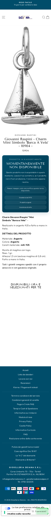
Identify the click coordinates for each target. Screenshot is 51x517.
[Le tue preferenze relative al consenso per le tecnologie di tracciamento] (4, 512)
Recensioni (25, 383)
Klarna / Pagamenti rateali (25, 387)
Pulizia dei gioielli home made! (25, 447)
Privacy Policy (25, 421)
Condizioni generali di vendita (25, 400)
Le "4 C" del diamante (25, 455)
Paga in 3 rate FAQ (25, 404)
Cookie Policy (25, 425)
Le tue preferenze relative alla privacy (28, 508)
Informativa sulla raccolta (16, 513)
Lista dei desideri (25, 374)
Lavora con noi (25, 379)
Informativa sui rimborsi (25, 413)
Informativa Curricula (25, 430)
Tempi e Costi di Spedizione (25, 408)
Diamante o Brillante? (25, 459)
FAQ (25, 434)
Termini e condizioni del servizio (25, 395)
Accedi (25, 370)
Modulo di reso (25, 417)
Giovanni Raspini (25, 135)
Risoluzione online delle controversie (25, 438)
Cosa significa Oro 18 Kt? (25, 451)
